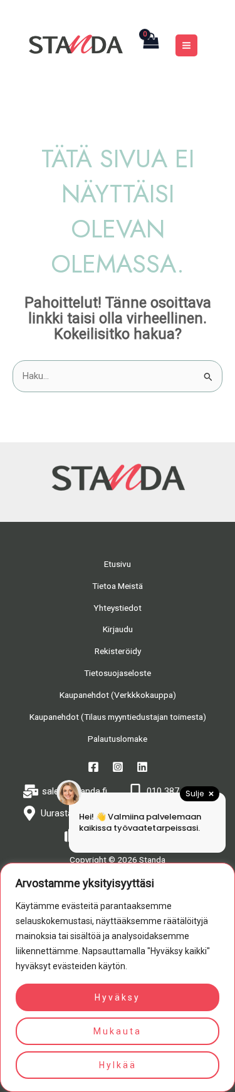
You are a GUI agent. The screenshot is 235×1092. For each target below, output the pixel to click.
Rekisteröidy (118, 651)
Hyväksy (117, 997)
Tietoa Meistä (117, 586)
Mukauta (117, 1031)
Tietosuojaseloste (117, 673)
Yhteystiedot (117, 608)
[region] (117, 977)
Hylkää (118, 1065)
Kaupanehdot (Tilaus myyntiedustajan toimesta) (117, 717)
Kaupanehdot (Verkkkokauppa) (118, 695)
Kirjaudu (118, 629)
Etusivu (117, 564)
